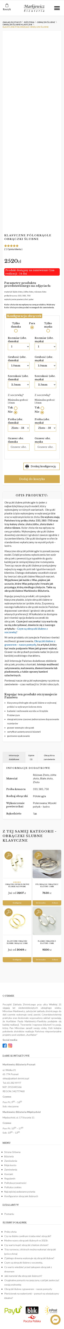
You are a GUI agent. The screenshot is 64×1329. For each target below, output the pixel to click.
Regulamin (9, 1178)
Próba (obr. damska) (15, 421)
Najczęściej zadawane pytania (19, 1191)
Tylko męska (48, 325)
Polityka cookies (13, 1187)
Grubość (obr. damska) (17, 359)
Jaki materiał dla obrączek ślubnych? (23, 1275)
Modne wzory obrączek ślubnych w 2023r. (26, 1240)
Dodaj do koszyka (32, 479)
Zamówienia (10, 1160)
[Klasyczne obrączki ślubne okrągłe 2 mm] (17, 921)
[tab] (14, 757)
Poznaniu (9, 1213)
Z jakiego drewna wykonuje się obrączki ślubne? (29, 1258)
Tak (10, 407)
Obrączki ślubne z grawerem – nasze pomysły (28, 1289)
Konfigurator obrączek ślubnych (21, 1196)
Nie (10, 411)
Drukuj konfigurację (43, 466)
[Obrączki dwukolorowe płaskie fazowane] (17, 864)
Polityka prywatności (15, 1182)
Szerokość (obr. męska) (45, 378)
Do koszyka (41, 903)
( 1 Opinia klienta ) (13, 249)
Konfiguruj (17, 903)
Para (32, 323)
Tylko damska (16, 325)
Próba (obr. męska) (42, 421)
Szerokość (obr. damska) (18, 378)
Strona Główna (12, 1152)
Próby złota (10, 1231)
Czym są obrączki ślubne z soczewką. (23, 1262)
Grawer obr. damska (16, 440)
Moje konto (10, 1165)
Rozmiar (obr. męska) (44, 339)
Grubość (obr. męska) (44, 359)
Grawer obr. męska (43, 440)
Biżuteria (9, 1156)
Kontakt (8, 1174)
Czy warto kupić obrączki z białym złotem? (26, 1245)
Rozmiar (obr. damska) (17, 339)
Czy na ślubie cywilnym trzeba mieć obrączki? (27, 1236)
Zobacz (55, 903)
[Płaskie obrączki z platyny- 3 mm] (47, 921)
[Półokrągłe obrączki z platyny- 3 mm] (47, 864)
